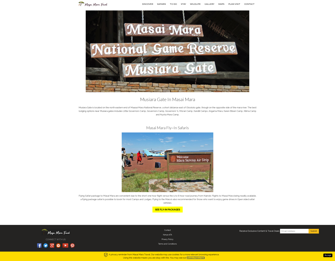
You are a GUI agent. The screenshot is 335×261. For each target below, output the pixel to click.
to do (173, 4)
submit (314, 231)
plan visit (234, 4)
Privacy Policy (167, 239)
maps (221, 4)
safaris (161, 4)
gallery (209, 4)
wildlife (195, 4)
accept (328, 255)
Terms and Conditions (167, 244)
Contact (167, 230)
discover (147, 4)
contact (249, 4)
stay (183, 4)
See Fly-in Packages (167, 209)
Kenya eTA (167, 235)
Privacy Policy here (196, 258)
